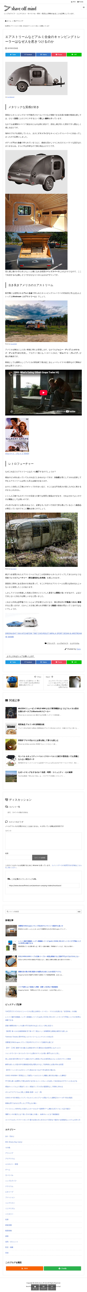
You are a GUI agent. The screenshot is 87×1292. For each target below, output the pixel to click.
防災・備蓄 (9, 1247)
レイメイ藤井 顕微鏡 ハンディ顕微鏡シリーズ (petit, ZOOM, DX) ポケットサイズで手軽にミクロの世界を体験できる (43, 1018)
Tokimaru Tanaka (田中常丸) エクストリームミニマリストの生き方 (29, 1037)
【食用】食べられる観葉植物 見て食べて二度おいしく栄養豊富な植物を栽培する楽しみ (36, 1031)
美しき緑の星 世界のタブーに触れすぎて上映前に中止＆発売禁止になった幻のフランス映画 (38, 1059)
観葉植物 (8, 1231)
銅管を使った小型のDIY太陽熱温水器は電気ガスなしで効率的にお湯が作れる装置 (34, 1064)
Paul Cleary (13, 568)
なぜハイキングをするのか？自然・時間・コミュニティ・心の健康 (45, 772)
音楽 (6, 1253)
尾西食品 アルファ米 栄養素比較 (31, 724)
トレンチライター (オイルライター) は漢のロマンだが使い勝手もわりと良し (32, 1053)
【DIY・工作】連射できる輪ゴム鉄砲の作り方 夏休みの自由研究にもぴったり (33, 1048)
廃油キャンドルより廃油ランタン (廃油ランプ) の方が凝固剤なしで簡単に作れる (34, 1086)
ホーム (9, 21)
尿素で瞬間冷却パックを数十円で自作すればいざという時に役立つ (29, 1026)
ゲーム (7, 1170)
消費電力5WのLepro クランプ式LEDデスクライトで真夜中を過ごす (40, 926)
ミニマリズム (74, 643)
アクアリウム (10, 1158)
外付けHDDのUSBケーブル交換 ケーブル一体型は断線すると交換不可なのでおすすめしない (48, 956)
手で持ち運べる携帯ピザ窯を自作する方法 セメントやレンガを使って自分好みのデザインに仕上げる (41, 1081)
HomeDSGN (13, 344)
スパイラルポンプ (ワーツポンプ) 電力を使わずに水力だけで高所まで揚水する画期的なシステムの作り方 (42, 1120)
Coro (79, 649)
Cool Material (10, 97)
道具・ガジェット (11, 1242)
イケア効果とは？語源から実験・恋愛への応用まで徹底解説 (38, 987)
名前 (6, 853)
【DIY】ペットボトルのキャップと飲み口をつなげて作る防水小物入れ (30, 1070)
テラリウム (9, 1186)
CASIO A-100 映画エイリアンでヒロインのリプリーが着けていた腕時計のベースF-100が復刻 (38, 1098)
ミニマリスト (10, 1203)
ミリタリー (9, 1214)
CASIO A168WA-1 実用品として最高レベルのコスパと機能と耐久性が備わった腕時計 (35, 1075)
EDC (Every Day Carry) (13, 1142)
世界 (6, 1219)
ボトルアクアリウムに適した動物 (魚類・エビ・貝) (23, 1092)
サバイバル (9, 1175)
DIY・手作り (9, 1136)
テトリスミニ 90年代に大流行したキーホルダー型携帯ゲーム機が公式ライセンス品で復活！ (38, 1109)
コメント (8, 831)
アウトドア (19, 21)
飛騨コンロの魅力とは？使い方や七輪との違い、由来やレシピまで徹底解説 (32, 1114)
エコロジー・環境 (11, 1164)
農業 (6, 1236)
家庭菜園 (8, 1225)
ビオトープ (9, 1192)
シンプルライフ (62, 643)
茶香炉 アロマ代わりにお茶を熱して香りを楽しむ (38, 740)
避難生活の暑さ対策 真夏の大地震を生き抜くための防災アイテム (39, 972)
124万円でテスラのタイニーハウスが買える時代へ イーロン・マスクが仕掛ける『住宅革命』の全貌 (41, 1011)
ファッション (10, 1197)
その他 (7, 1147)
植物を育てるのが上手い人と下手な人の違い (21, 1103)
